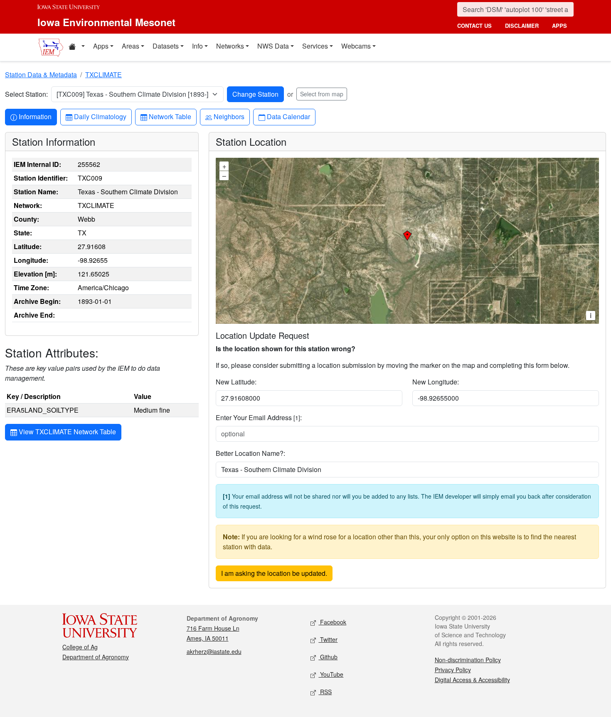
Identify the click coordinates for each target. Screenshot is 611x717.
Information (35, 116)
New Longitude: (435, 382)
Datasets (166, 46)
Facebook (332, 622)
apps (559, 25)
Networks (230, 46)
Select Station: (26, 94)
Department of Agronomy (95, 657)
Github (328, 657)
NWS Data (273, 46)
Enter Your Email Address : (259, 417)
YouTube (330, 674)
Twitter (328, 639)
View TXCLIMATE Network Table (66, 431)
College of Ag (80, 647)
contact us (474, 25)
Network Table (169, 116)
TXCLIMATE (103, 74)
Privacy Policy (453, 670)
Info (197, 46)
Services (315, 46)
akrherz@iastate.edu (214, 651)
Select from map (321, 94)
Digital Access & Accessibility (472, 679)
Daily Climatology (100, 116)
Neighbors (228, 116)
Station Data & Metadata (41, 74)
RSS (325, 692)
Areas (130, 46)
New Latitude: (236, 382)
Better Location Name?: (250, 453)
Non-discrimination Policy (468, 660)
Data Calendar (288, 116)
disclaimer (522, 25)
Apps (100, 46)
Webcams (356, 46)
